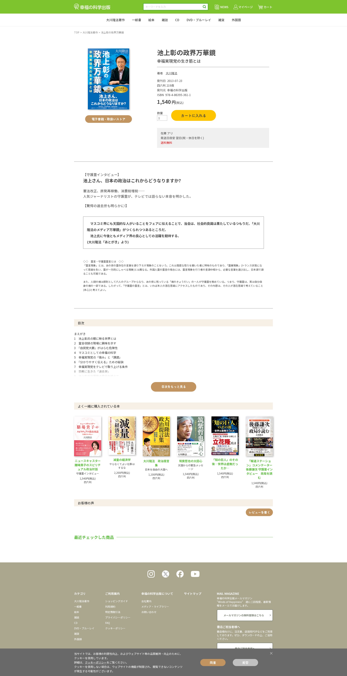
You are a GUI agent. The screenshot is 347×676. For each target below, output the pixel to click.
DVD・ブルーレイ (199, 20)
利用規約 (110, 606)
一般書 (136, 20)
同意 (213, 662)
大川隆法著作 (115, 20)
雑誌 (165, 20)
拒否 (245, 662)
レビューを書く (259, 512)
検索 (204, 7)
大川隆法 (171, 73)
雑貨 (221, 20)
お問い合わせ (149, 612)
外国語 (236, 20)
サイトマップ (192, 593)
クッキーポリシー (115, 628)
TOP (76, 32)
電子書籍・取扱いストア (108, 119)
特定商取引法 (112, 612)
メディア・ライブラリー (155, 606)
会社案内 (146, 601)
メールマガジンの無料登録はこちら (244, 615)
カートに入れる (193, 115)
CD (177, 20)
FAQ (107, 623)
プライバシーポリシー (117, 617)
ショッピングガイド (116, 601)
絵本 (151, 20)
